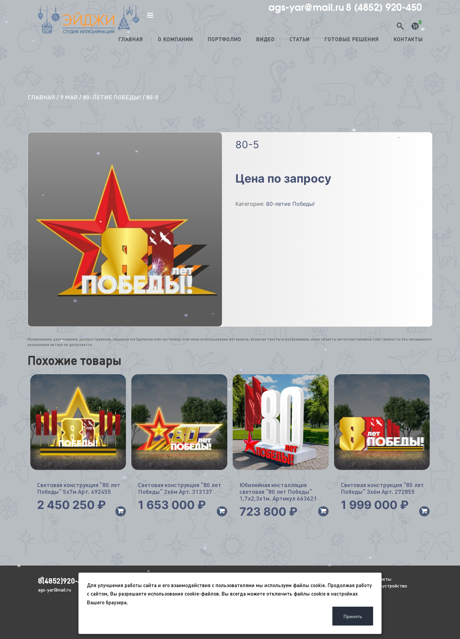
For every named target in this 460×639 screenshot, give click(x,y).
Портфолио (224, 39)
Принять (352, 616)
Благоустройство (388, 585)
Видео (265, 39)
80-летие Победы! (112, 97)
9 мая (69, 97)
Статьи (300, 39)
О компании (175, 39)
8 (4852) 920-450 (384, 7)
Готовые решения (352, 39)
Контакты (408, 39)
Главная (131, 39)
